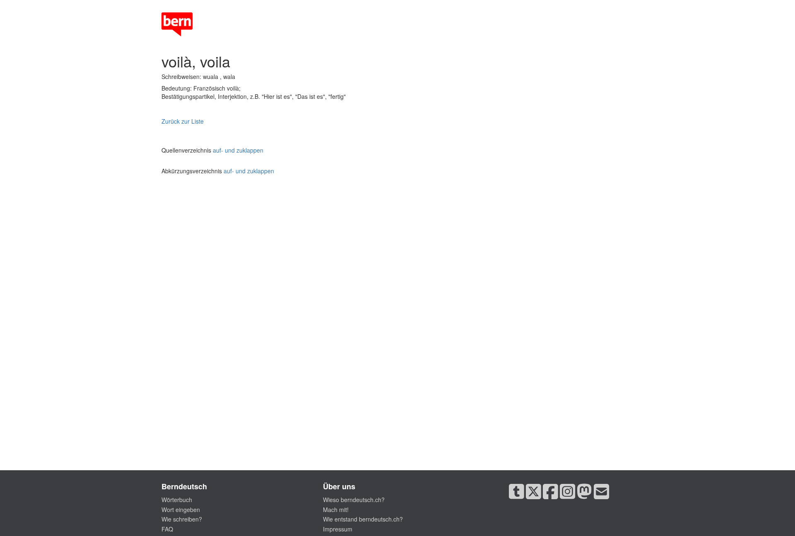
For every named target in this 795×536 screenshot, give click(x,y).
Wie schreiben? (181, 519)
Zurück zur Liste (182, 121)
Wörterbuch (176, 499)
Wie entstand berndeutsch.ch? (363, 519)
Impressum (337, 529)
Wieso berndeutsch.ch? (354, 499)
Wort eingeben (180, 509)
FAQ (167, 529)
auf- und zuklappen (238, 150)
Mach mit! (336, 509)
